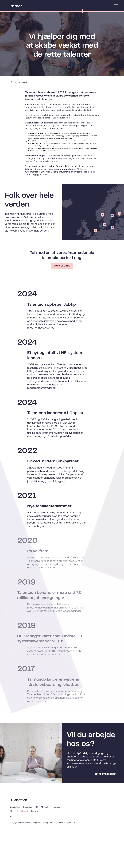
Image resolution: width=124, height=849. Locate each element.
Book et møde (62, 266)
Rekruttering (15, 807)
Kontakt (34, 811)
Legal (56, 823)
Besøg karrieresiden (105, 774)
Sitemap (62, 823)
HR (36, 807)
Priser (12, 811)
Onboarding (27, 807)
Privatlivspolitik (34, 823)
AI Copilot (45, 807)
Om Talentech (22, 811)
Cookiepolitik (47, 823)
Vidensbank (57, 807)
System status (73, 823)
